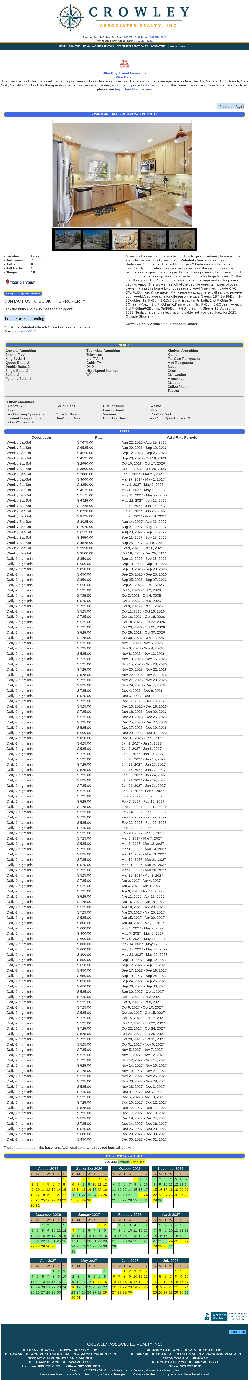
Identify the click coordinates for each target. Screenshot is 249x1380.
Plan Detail (124, 77)
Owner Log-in (177, 46)
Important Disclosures (133, 89)
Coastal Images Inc (116, 1374)
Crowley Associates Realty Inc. (157, 1370)
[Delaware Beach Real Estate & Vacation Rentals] (123, 31)
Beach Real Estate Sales (132, 46)
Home (62, 46)
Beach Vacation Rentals (98, 46)
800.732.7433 (49, 1366)
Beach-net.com (196, 1374)
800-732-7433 (132, 37)
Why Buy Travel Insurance (125, 73)
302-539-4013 (158, 37)
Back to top (237, 1331)
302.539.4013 (89, 1366)
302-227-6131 (144, 40)
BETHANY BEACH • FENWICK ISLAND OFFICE (61, 1350)
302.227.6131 (191, 1366)
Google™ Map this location (23, 293)
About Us (74, 46)
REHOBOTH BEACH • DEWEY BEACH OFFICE (185, 1350)
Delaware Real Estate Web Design (67, 1374)
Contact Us (158, 46)
